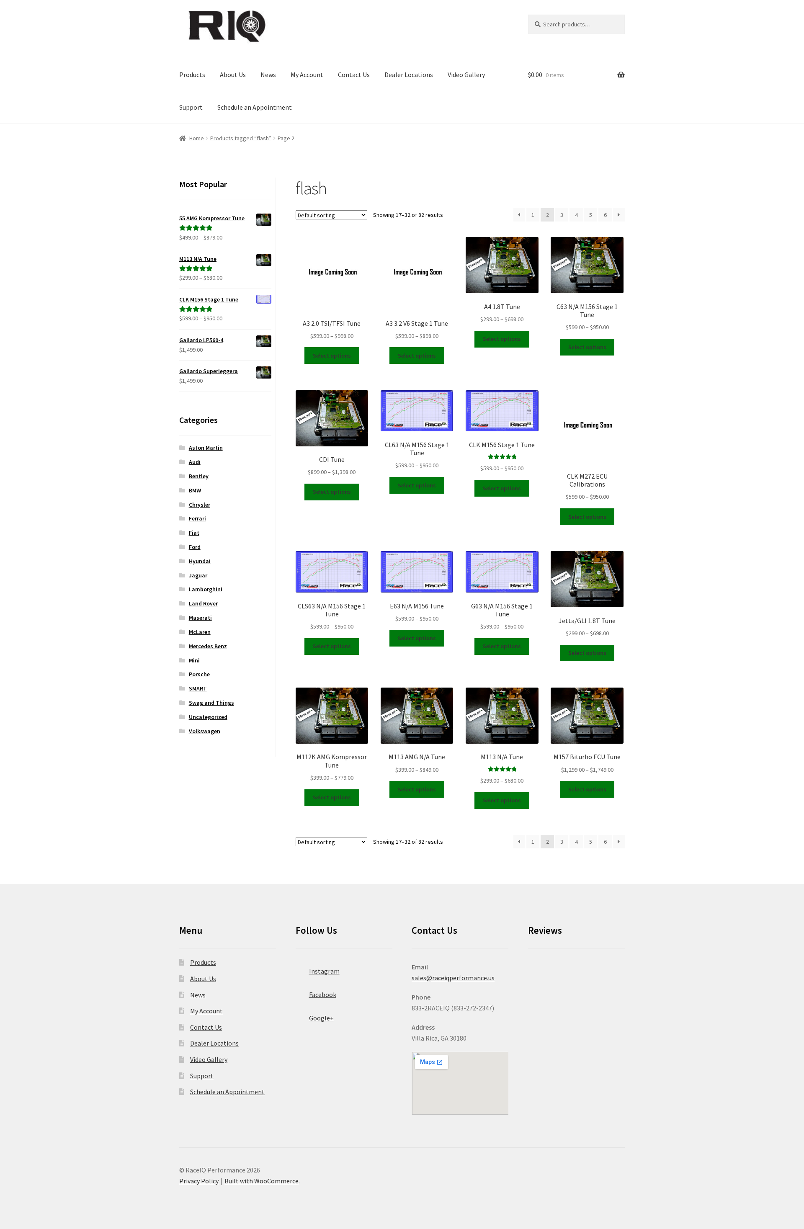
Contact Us (354, 74)
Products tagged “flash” (240, 138)
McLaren (200, 632)
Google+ (321, 1018)
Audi (195, 462)
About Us (233, 74)
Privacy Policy (199, 1181)
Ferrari (197, 518)
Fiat (194, 532)
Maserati (200, 617)
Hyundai (200, 561)
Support (191, 107)
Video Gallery (466, 74)
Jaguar (198, 575)
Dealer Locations (408, 74)
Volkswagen (204, 731)
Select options (332, 355)
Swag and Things (211, 702)
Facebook (322, 994)
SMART (198, 688)
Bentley (199, 476)
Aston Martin (206, 447)
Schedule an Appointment (254, 107)
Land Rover (203, 603)
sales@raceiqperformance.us (453, 978)
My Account (307, 74)
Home (196, 138)
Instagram (324, 971)
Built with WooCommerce (261, 1181)
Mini (194, 660)
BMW (195, 490)
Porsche (199, 674)
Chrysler (199, 504)
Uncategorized (208, 717)
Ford (195, 547)
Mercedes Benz (208, 646)
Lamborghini (205, 589)
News (268, 74)
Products (192, 74)
